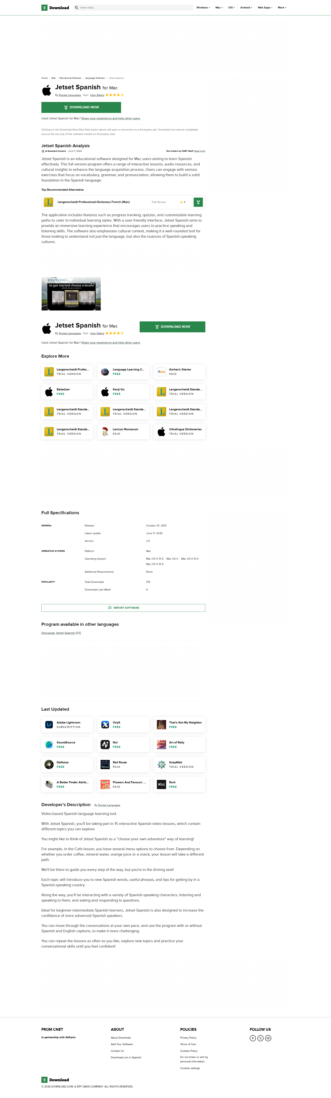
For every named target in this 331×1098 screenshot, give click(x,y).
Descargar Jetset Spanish (58, 633)
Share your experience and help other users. (111, 118)
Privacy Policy (188, 1037)
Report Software (126, 607)
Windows (202, 7)
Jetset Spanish (86, 87)
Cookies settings (190, 1068)
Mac (218, 7)
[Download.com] (55, 8)
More (281, 7)
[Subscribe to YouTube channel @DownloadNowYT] (268, 1038)
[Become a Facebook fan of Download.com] (253, 1038)
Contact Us (117, 1050)
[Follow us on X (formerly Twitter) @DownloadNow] (260, 1038)
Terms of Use (188, 1044)
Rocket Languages (109, 805)
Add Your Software (122, 1044)
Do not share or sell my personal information (194, 1059)
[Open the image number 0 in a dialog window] (71, 293)
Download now (84, 107)
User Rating (97, 95)
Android (245, 7)
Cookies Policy (188, 1050)
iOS (230, 7)
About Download (121, 1037)
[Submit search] (77, 8)
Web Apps (264, 7)
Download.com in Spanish (126, 1057)
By (68, 95)
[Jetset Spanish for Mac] (46, 90)
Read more (199, 151)
